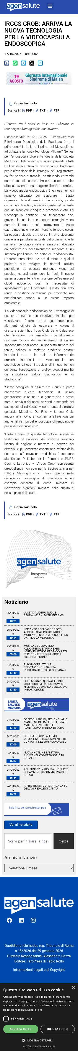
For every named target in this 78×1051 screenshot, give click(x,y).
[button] (50, 6)
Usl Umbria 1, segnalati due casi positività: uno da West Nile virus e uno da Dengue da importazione (45, 685)
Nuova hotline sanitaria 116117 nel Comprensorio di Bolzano (44, 755)
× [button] (73, 987)
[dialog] (39, 1017)
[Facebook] (9, 920)
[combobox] (28, 841)
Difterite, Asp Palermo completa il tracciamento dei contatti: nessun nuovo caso (45, 738)
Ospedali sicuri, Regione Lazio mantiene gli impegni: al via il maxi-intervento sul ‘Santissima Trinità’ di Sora (45, 723)
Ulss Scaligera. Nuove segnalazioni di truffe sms (44, 614)
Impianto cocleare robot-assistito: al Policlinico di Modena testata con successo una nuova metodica (46, 633)
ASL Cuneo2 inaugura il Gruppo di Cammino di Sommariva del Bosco (46, 772)
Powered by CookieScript (39, 1046)
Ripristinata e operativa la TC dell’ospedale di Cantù (45, 787)
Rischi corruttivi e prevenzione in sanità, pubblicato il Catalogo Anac (44, 667)
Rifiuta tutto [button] (57, 1029)
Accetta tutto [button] (21, 1029)
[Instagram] (33, 920)
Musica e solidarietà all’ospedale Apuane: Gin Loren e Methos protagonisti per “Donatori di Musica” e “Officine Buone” (45, 651)
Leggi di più (34, 1010)
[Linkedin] (21, 920)
